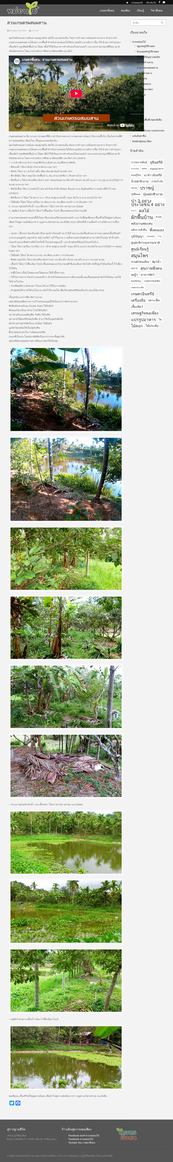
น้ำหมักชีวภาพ (140, 181)
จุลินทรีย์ (156, 162)
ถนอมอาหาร (157, 168)
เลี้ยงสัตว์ (137, 306)
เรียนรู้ (140, 10)
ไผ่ (160, 319)
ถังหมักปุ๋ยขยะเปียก (142, 141)
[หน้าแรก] (127, 2)
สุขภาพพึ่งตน (151, 268)
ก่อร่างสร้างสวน (145, 62)
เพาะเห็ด (154, 300)
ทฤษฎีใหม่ (136, 175)
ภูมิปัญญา (137, 236)
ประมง (134, 187)
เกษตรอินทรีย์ (142, 293)
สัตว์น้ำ (156, 262)
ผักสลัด (159, 216)
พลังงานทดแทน (142, 223)
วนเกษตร (151, 236)
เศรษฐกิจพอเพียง (144, 312)
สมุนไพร (139, 255)
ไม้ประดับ (152, 325)
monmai (35, 30)
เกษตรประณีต (137, 287)
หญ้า (134, 274)
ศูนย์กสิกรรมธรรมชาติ (145, 242)
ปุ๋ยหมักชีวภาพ (153, 194)
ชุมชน (144, 168)
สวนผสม (141, 94)
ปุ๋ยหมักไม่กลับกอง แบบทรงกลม (148, 130)
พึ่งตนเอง (157, 229)
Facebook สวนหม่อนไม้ (80, 1139)
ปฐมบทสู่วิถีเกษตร (146, 46)
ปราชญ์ (147, 187)
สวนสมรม (142, 78)
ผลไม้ (144, 210)
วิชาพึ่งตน (157, 10)
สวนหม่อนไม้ (137, 2)
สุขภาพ (134, 268)
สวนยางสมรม (144, 83)
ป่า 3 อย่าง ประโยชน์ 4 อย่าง (148, 202)
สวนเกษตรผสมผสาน (147, 67)
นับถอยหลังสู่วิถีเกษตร (148, 51)
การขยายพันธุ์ (139, 162)
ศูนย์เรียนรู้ (140, 248)
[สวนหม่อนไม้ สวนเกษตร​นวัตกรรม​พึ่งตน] (23, 3)
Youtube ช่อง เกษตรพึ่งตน (81, 1142)
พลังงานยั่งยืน (139, 229)
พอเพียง (125, 10)
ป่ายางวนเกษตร (145, 89)
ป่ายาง (133, 210)
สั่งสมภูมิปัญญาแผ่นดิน (148, 56)
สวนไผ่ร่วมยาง (144, 73)
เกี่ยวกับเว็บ (151, 2)
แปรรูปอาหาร (143, 319)
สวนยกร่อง (137, 125)
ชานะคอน (135, 168)
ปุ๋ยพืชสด (135, 194)
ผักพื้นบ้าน (142, 217)
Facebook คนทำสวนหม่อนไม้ (83, 1135)
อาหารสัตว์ (147, 274)
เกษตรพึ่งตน (107, 10)
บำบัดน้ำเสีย (157, 181)
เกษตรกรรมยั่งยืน (152, 280)
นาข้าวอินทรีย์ (153, 175)
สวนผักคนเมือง (140, 262)
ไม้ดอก (137, 325)
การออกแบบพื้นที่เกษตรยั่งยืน (147, 119)
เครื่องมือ (138, 300)
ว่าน (159, 236)
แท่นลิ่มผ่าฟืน (139, 135)
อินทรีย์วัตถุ (136, 280)
